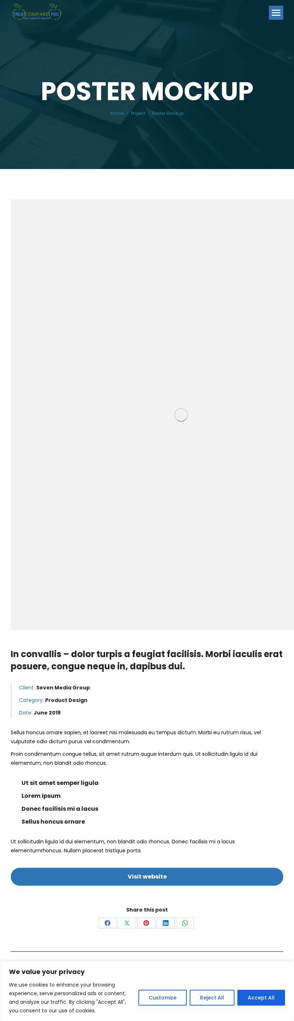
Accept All (261, 997)
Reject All (212, 997)
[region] (147, 991)
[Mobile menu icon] (276, 13)
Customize (162, 997)
